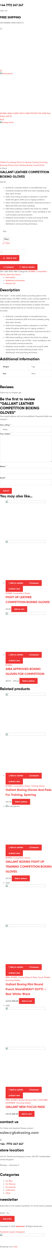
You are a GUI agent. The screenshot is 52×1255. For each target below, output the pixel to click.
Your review (5, 434)
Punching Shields (13, 980)
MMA (8, 977)
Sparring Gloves (14, 274)
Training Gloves (37, 786)
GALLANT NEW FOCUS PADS (25, 1107)
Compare (9, 267)
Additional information (15, 280)
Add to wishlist (28, 267)
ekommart (20, 1226)
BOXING (32, 271)
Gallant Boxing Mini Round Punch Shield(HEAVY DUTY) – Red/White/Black (26, 989)
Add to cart (11, 258)
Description (10, 277)
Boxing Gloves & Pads (28, 977)
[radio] (6, 239)
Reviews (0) (10, 283)
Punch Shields (44, 977)
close (15, 1246)
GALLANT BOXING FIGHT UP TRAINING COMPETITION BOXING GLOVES (29, 866)
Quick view (15, 589)
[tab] (29, 277)
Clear (7, 243)
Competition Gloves (21, 593)
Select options (28, 681)
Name (3, 466)
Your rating (5, 425)
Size (4, 231)
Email (3, 478)
